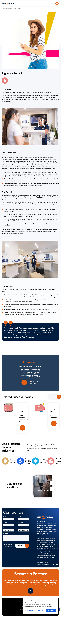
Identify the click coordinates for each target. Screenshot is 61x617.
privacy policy (8, 546)
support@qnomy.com (41, 564)
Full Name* (6, 517)
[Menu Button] (57, 3)
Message (5, 533)
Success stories (8, 8)
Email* (19, 517)
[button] (52, 483)
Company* (21, 522)
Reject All (40, 610)
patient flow (43, 546)
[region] (40, 605)
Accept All (50, 610)
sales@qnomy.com (41, 562)
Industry (20, 528)
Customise (30, 610)
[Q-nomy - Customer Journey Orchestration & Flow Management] (8, 3)
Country (5, 528)
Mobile (5, 522)
